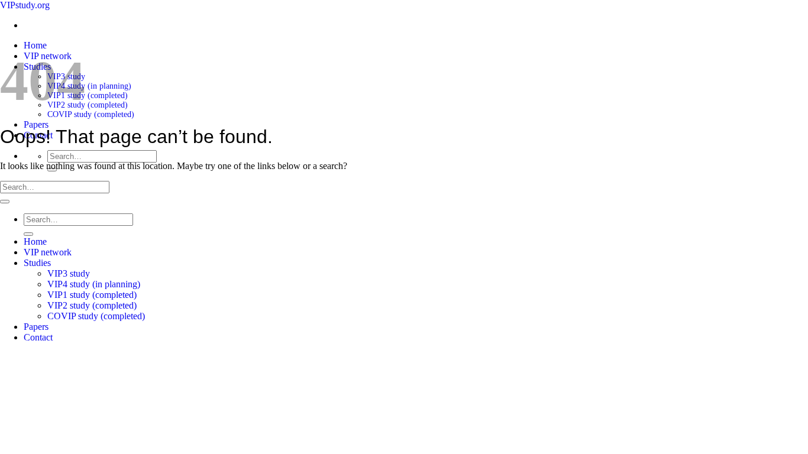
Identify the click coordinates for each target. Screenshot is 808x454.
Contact (38, 337)
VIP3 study (68, 273)
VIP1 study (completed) (87, 95)
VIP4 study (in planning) (89, 86)
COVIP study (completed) (90, 114)
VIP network (48, 252)
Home (35, 45)
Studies (37, 263)
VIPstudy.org (25, 5)
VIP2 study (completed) (87, 104)
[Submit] (4, 201)
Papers (36, 124)
